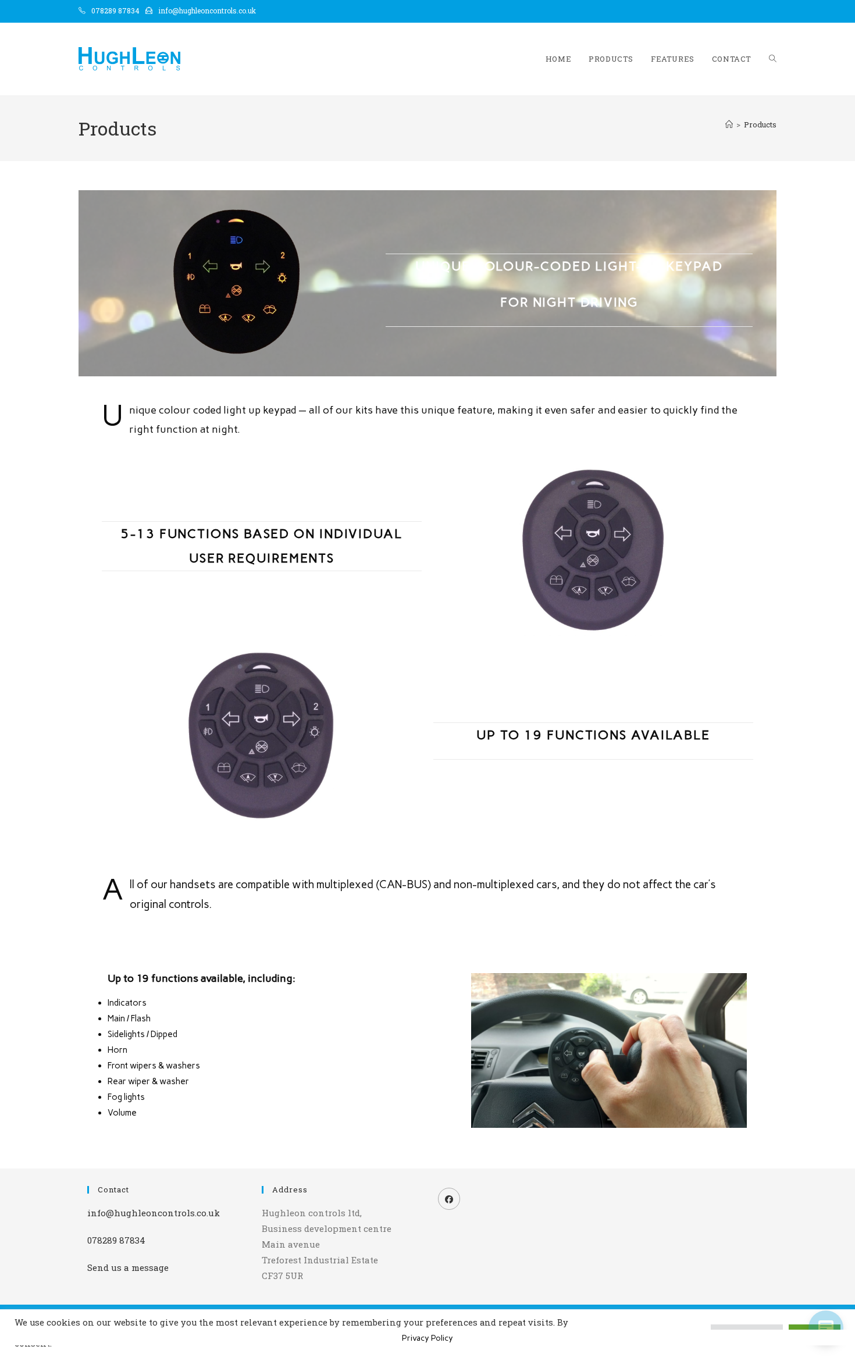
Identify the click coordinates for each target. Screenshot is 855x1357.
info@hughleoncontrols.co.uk (207, 10)
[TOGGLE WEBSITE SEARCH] (772, 59)
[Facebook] (449, 1199)
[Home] (729, 124)
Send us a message (128, 1267)
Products (760, 124)
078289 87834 (115, 10)
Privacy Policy (427, 1338)
